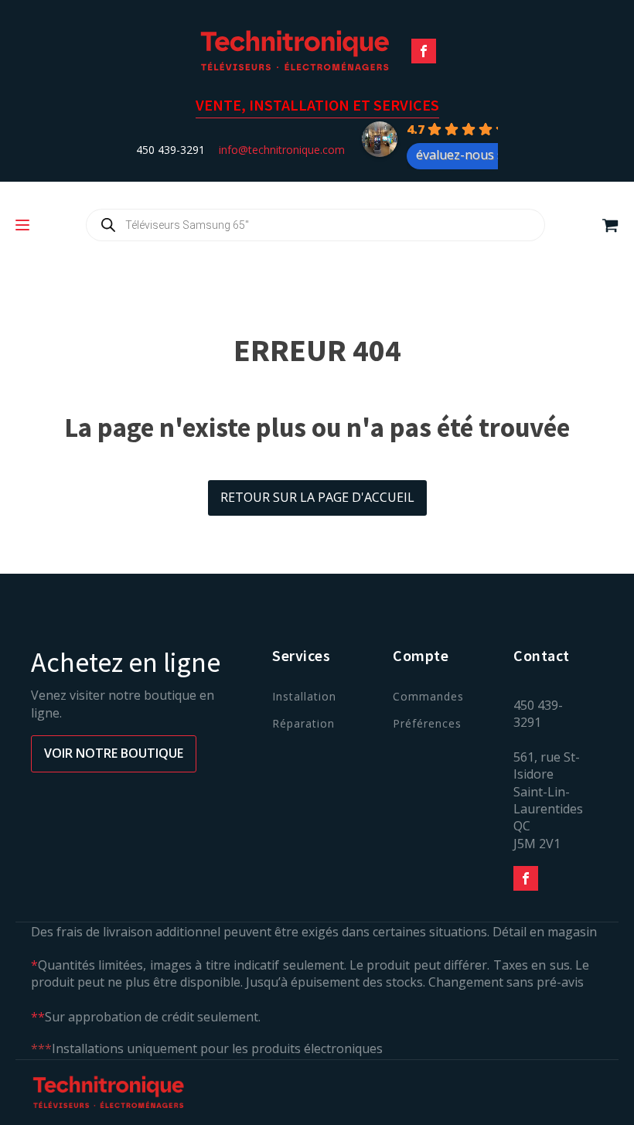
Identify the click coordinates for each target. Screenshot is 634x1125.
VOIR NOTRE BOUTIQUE (113, 753)
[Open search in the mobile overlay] (315, 225)
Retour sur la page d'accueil (317, 497)
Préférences (427, 723)
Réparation (303, 723)
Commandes (428, 696)
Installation (304, 696)
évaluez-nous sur (466, 154)
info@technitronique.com (282, 149)
